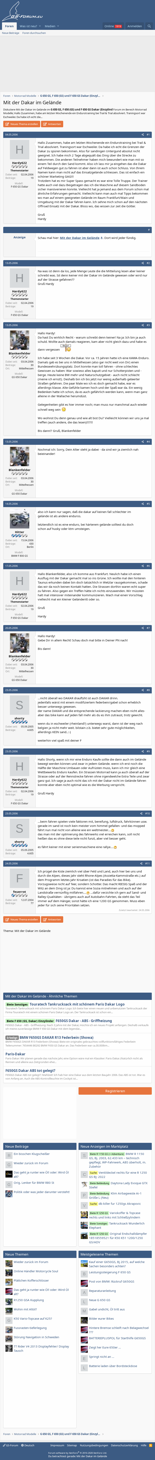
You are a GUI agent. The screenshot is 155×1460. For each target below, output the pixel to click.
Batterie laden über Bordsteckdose (113, 1366)
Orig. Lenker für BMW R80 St (34, 1183)
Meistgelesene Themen (99, 1254)
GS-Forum (11, 1445)
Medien (50, 26)
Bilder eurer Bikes (101, 1318)
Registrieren (115, 1091)
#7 (148, 628)
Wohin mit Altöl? (25, 1309)
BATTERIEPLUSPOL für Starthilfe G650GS (117, 1338)
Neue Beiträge (10, 33)
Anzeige (20, 237)
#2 (148, 263)
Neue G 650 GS (99, 1300)
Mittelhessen (26, 368)
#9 (148, 751)
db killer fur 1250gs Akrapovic (115, 1204)
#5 (148, 503)
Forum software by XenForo (77, 1452)
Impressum (57, 1445)
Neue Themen (16, 1254)
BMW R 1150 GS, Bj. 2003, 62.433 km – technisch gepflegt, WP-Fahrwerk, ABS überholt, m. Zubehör (117, 1160)
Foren (9, 26)
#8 (148, 690)
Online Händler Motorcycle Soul (36, 1271)
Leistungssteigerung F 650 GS (110, 1272)
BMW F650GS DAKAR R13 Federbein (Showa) (50, 1037)
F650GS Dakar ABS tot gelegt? (30, 1070)
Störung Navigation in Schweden (36, 1337)
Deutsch (29, 1445)
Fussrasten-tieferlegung (30, 1328)
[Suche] (149, 26)
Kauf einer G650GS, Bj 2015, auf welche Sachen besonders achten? (117, 1264)
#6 (148, 566)
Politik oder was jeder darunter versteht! (42, 1192)
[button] (40, 26)
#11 (147, 863)
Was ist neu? (28, 26)
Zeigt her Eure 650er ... (105, 1347)
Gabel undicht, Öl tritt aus (107, 1309)
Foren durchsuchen (34, 33)
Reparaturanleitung (102, 1291)
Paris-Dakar (15, 1054)
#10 (147, 813)
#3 (148, 325)
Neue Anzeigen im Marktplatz (104, 1146)
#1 (148, 134)
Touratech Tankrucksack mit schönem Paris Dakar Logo (66, 1004)
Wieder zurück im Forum (31, 1163)
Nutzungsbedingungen (94, 1445)
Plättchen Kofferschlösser (31, 1280)
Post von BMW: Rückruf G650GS (111, 1281)
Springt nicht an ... (101, 1357)
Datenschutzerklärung (124, 1445)
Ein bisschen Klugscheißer (32, 1154)
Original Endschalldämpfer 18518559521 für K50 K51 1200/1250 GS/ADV (118, 1238)
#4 (148, 441)
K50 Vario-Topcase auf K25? (33, 1318)
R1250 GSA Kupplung (29, 1300)
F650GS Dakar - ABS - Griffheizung (59, 1020)
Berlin (30, 547)
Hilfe (143, 1445)
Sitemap (72, 1445)
